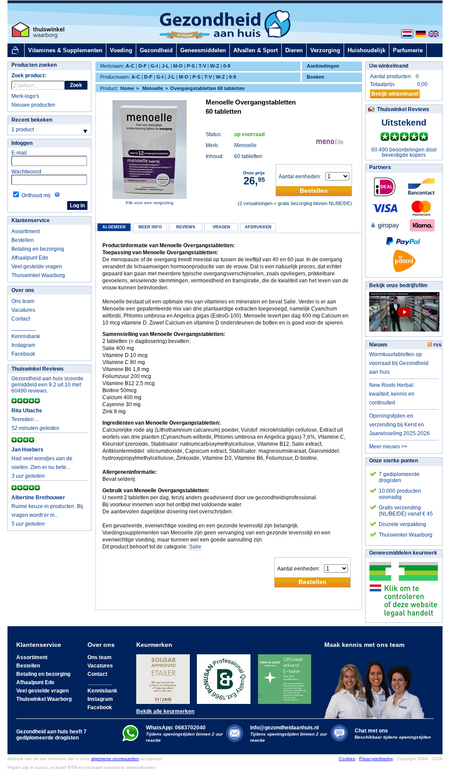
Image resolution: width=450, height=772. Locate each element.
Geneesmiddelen (203, 50)
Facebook (23, 354)
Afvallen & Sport (255, 50)
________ (23, 328)
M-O (178, 66)
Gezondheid (156, 50)
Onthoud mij (36, 195)
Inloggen (22, 143)
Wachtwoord (26, 172)
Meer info (150, 227)
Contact (20, 319)
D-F (142, 66)
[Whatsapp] (130, 739)
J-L (165, 66)
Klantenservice (30, 220)
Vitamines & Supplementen (65, 50)
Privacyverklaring (376, 758)
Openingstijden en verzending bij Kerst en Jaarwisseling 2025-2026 (399, 425)
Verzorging (325, 50)
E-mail (19, 153)
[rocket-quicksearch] (38, 85)
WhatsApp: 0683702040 (176, 728)
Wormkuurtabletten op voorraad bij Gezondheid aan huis (398, 363)
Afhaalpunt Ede (29, 258)
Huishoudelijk (366, 50)
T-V (202, 66)
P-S (191, 66)
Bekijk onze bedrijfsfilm (398, 285)
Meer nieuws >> (388, 447)
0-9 (226, 66)
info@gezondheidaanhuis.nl (288, 734)
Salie (195, 547)
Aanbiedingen (323, 66)
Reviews (185, 227)
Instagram (23, 345)
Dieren (294, 50)
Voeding (121, 50)
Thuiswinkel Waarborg (38, 275)
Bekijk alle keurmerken (165, 711)
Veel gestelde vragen (36, 266)
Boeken (315, 76)
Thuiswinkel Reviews (37, 369)
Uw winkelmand (388, 66)
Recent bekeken (31, 120)
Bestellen (22, 240)
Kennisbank (25, 336)
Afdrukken (258, 227)
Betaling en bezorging (37, 249)
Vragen (221, 227)
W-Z (214, 66)
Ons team (22, 301)
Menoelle (245, 145)
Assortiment (25, 231)
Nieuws (378, 345)
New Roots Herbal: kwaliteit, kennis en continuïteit (391, 394)
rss (437, 345)
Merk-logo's (25, 96)
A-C (130, 66)
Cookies (347, 758)
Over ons (22, 290)
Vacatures (23, 310)
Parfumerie (408, 50)
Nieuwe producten (33, 105)
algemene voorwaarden (115, 758)
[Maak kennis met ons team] (377, 683)
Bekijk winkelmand (394, 94)
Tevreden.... (25, 419)
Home (127, 88)
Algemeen (114, 227)
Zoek (76, 85)
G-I (154, 66)
